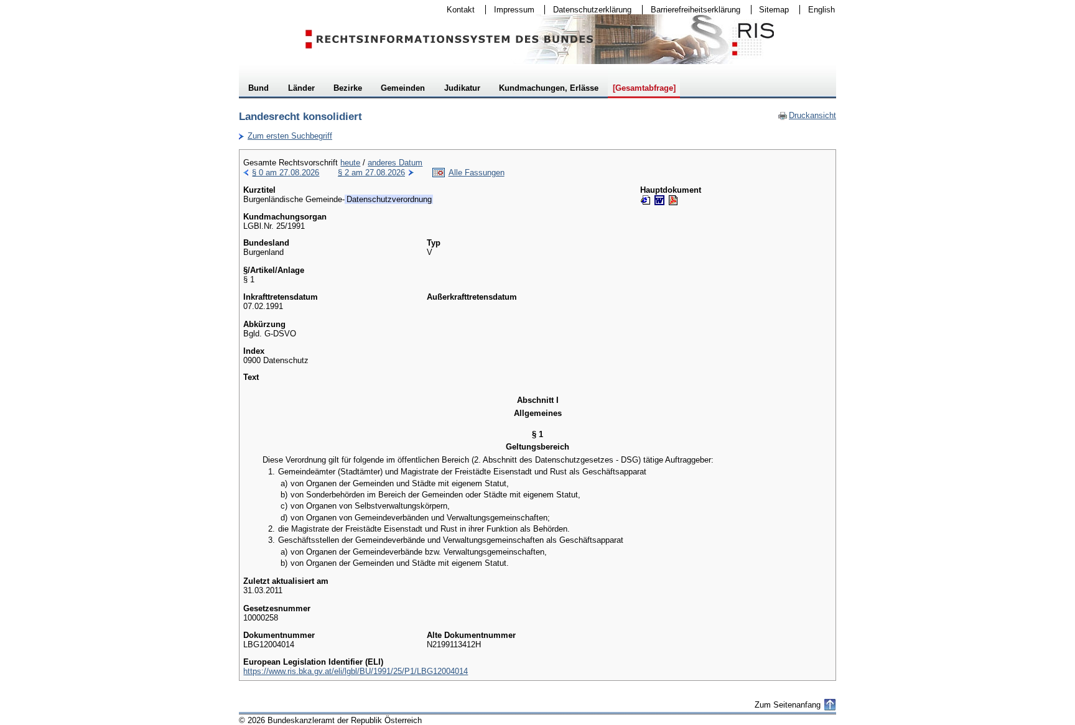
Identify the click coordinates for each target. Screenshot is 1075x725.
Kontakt (457, 9)
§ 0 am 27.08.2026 (285, 172)
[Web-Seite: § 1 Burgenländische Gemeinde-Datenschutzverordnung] (645, 200)
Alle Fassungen (477, 172)
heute (350, 162)
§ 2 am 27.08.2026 (371, 172)
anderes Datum (395, 162)
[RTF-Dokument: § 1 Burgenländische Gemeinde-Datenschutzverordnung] (659, 200)
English (821, 9)
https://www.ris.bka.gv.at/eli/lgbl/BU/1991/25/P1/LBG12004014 (355, 671)
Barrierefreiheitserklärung (691, 9)
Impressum (510, 9)
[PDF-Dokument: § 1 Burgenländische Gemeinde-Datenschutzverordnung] (673, 200)
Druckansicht (807, 115)
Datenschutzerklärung (588, 9)
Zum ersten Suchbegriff (285, 136)
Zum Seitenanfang (788, 704)
